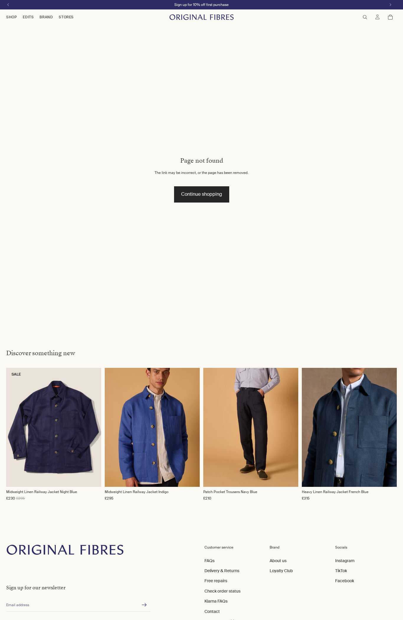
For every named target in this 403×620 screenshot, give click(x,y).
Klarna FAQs (215, 601)
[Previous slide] (115, 427)
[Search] (364, 17)
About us (278, 560)
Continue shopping (201, 194)
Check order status (222, 591)
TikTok (341, 570)
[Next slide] (189, 427)
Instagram (345, 560)
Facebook (344, 581)
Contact (212, 611)
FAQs (209, 560)
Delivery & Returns (221, 570)
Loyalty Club (281, 570)
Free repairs (215, 581)
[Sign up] (144, 605)
